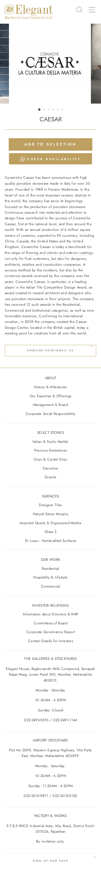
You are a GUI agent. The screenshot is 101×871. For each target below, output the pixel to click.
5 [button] (58, 110)
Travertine (50, 468)
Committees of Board (50, 623)
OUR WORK (50, 559)
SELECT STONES (50, 432)
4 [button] (53, 110)
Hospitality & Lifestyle (50, 577)
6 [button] (62, 110)
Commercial (50, 586)
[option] (50, 64)
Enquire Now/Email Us (50, 350)
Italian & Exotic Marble (50, 441)
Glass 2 (50, 531)
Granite (50, 477)
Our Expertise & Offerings (51, 396)
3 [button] (49, 110)
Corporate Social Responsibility (50, 413)
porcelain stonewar (32, 183)
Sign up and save (50, 861)
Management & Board (50, 404)
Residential (50, 568)
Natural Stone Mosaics (50, 514)
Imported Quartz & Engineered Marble (50, 523)
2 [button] (44, 110)
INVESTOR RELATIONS (50, 605)
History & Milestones (50, 387)
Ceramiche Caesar (19, 177)
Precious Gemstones (50, 450)
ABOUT (50, 378)
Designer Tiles (50, 505)
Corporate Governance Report (50, 632)
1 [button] (39, 109)
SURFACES (50, 496)
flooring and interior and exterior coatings (59, 252)
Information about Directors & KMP (51, 614)
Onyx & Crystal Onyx (50, 459)
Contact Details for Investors (50, 641)
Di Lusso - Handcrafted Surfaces (50, 540)
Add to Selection (50, 144)
